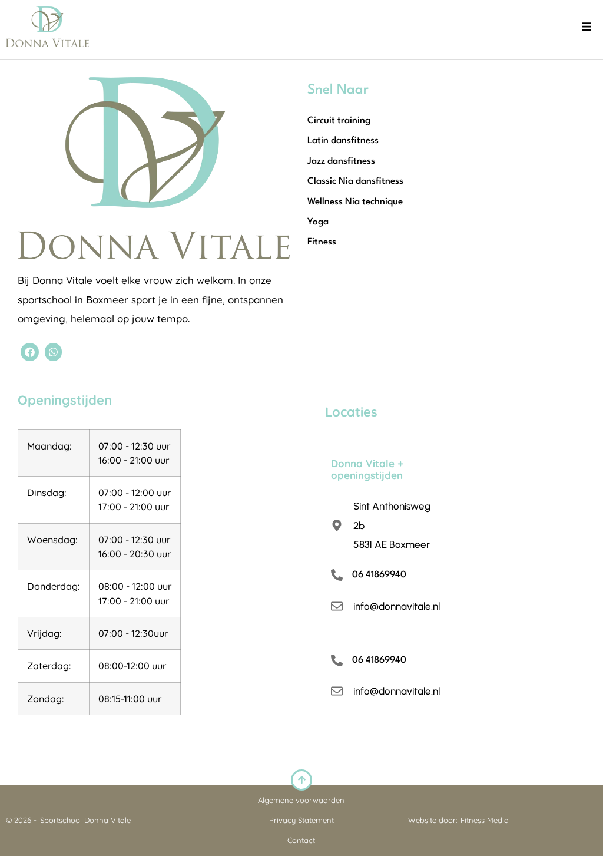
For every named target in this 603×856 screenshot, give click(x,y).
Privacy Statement (301, 820)
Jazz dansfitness (341, 161)
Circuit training (338, 120)
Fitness (321, 242)
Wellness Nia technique (355, 202)
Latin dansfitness (343, 141)
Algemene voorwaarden (301, 800)
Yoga (318, 222)
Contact (301, 840)
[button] (586, 26)
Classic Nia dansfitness (355, 181)
